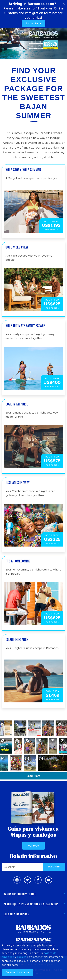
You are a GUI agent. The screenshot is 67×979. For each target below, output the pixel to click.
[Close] (64, 3)
